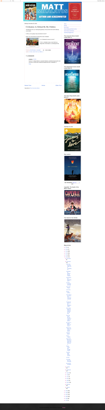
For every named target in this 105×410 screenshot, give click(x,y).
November (69, 261)
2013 (66, 251)
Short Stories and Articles (69, 30)
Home (43, 85)
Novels (65, 25)
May (68, 378)
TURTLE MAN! (68, 333)
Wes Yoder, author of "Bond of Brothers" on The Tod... (68, 311)
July (67, 374)
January (68, 387)
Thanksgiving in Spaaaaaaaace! (68, 279)
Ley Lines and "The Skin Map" (68, 360)
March (68, 382)
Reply (30, 63)
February (68, 384)
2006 (66, 396)
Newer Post (28, 85)
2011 (66, 255)
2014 (66, 249)
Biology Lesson (68, 292)
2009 (66, 390)
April (68, 380)
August (68, 372)
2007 (66, 394)
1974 (66, 400)
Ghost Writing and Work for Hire (70, 29)
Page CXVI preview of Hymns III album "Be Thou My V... (68, 341)
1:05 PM (34, 59)
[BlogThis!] (46, 50)
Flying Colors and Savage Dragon (68, 348)
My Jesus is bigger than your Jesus (68, 324)
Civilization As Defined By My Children (68, 273)
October (68, 366)
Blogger (63, 407)
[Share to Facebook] (49, 50)
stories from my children (37, 51)
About (65, 23)
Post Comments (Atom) (34, 88)
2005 (66, 398)
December (69, 258)
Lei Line (67, 357)
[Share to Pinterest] (50, 50)
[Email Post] (43, 50)
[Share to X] (48, 50)
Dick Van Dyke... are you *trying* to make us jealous (68, 318)
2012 (66, 253)
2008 (66, 392)
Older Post (58, 85)
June (68, 376)
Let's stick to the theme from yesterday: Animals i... (68, 297)
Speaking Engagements (69, 32)
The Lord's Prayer (68, 287)
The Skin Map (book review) (68, 354)
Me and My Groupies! (68, 364)
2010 (66, 256)
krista (31, 51)
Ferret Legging (68, 336)
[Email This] (45, 50)
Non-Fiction (66, 27)
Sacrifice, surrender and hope (68, 283)
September (69, 369)
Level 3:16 (68, 289)
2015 (66, 247)
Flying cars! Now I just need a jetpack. (68, 329)
